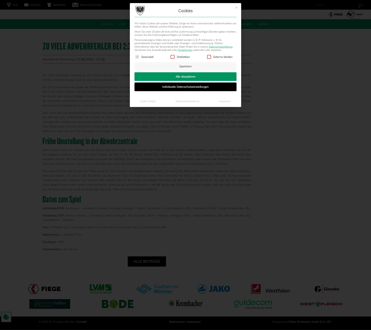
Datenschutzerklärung (220, 46)
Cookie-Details (148, 101)
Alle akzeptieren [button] (186, 76)
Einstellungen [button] (185, 50)
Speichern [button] (185, 66)
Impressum (225, 101)
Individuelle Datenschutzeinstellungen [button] (185, 86)
